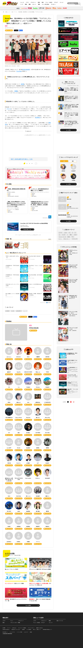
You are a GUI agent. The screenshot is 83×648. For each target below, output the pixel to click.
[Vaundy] (19, 444)
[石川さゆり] (19, 353)
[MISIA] (9, 399)
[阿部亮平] (38, 523)
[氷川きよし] (38, 476)
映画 (39, 2)
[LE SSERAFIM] (47, 399)
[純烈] (19, 429)
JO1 (67, 234)
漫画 (39, 4)
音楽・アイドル (14, 11)
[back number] (28, 476)
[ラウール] (38, 538)
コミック (61, 2)
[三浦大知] (9, 459)
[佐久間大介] (9, 538)
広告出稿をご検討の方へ (6, 629)
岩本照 (22, 84)
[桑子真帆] (38, 508)
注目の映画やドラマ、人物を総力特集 (12, 555)
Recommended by (43, 302)
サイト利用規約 (29, 629)
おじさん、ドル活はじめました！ (64, 238)
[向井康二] (19, 538)
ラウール (9, 108)
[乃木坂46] (28, 383)
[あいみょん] (9, 353)
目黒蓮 (15, 91)
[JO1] (9, 429)
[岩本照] (9, 523)
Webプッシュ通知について (37, 629)
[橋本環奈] (28, 508)
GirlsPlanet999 (74, 238)
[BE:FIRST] (9, 508)
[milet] (28, 399)
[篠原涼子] (9, 368)
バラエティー (33, 2)
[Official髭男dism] (9, 414)
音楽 (43, 2)
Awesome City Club (62, 236)
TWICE (72, 236)
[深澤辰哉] (19, 523)
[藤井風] (38, 444)
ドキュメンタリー (14, 622)
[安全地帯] (38, 492)
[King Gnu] (28, 414)
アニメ (11, 620)
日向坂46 (75, 234)
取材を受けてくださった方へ (16, 629)
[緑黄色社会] (38, 399)
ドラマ (27, 2)
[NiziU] (9, 492)
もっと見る (28, 605)
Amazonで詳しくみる (27, 229)
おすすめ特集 (10, 553)
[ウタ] (19, 383)
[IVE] (9, 383)
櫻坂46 (71, 234)
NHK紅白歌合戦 (26, 69)
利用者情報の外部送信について (47, 629)
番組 (30, 4)
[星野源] (47, 444)
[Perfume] (38, 383)
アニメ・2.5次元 (48, 2)
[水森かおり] (19, 399)
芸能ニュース (7, 11)
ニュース (22, 2)
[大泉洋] (19, 508)
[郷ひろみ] (38, 414)
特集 (26, 4)
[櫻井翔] (47, 508)
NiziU (70, 232)
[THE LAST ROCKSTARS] (19, 476)
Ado (59, 234)
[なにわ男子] (9, 444)
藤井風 (69, 236)
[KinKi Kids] (19, 492)
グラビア (56, 2)
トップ (21, 4)
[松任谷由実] (47, 476)
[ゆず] (38, 459)
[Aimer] (28, 353)
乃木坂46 (65, 232)
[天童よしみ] (38, 368)
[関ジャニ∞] (28, 492)
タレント (34, 4)
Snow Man (19, 71)
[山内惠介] (28, 459)
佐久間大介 (38, 117)
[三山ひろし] (19, 459)
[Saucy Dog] (47, 414)
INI (72, 232)
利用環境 (23, 629)
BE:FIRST (60, 232)
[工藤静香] (38, 353)
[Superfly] (19, 368)
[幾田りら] (47, 492)
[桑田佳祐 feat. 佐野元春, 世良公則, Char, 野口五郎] (9, 476)
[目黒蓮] (28, 538)
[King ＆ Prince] (19, 414)
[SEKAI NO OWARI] (28, 368)
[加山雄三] (47, 459)
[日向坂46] (47, 383)
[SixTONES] (38, 429)
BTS (75, 232)
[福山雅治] (28, 444)
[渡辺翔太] (28, 523)
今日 (64, 161)
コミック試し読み (45, 4)
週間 (73, 161)
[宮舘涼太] (47, 523)
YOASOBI (63, 234)
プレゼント (53, 4)
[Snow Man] (47, 429)
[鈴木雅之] (28, 429)
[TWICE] (47, 368)
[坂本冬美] (47, 353)
